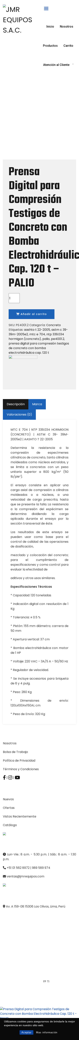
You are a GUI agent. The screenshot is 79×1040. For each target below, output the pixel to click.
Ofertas (9, 808)
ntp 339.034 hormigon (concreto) (36, 336)
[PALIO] (23, 369)
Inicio (50, 26)
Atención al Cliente (56, 65)
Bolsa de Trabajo (15, 752)
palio (46, 339)
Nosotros (66, 26)
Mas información (46, 1032)
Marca (37, 404)
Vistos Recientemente (19, 816)
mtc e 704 (37, 334)
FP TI (46, 981)
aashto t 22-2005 (37, 329)
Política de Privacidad (19, 760)
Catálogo (10, 825)
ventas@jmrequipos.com (25, 876)
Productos (50, 45)
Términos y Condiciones (21, 769)
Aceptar (26, 1032)
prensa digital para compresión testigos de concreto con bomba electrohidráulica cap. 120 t (39, 348)
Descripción (16, 404)
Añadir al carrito (33, 314)
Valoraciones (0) (19, 414)
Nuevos (8, 799)
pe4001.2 (57, 339)
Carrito (68, 45)
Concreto (53, 325)
